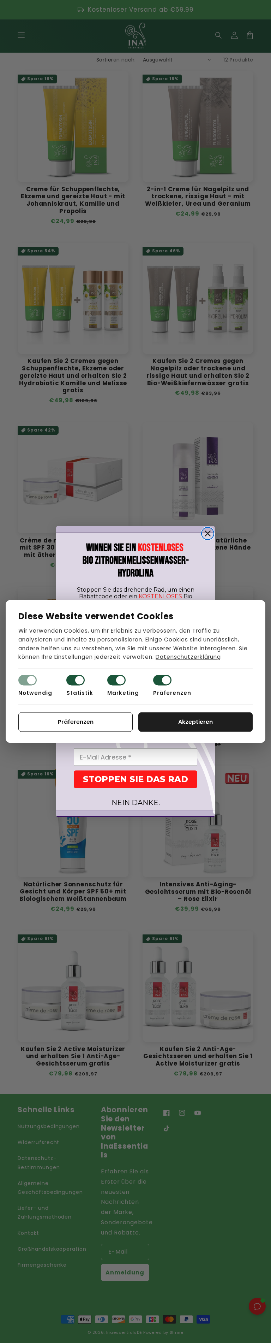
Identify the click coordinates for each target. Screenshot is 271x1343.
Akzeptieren (195, 722)
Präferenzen (172, 693)
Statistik (80, 693)
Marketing (123, 693)
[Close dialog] (207, 533)
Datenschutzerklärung (188, 657)
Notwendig (35, 693)
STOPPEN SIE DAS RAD (135, 779)
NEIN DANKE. (136, 802)
